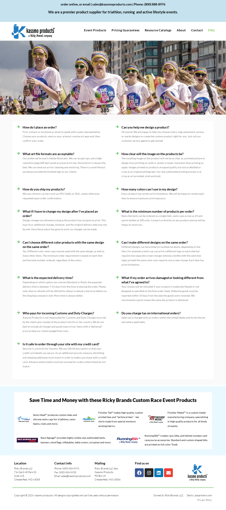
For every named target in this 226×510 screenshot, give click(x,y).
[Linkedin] (158, 472)
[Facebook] (139, 472)
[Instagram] (149, 472)
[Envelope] (168, 472)
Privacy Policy (204, 499)
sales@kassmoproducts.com (112, 4)
